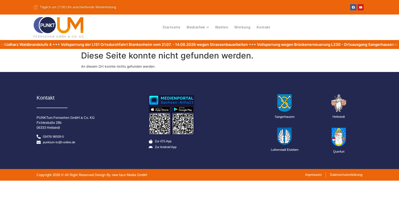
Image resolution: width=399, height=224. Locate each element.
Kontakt (264, 27)
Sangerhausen (284, 116)
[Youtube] (360, 7)
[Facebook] (353, 7)
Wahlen (221, 27)
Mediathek (196, 27)
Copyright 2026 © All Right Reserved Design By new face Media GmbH (92, 175)
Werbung (242, 27)
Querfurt (338, 151)
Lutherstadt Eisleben (284, 149)
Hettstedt (338, 116)
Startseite (171, 27)
